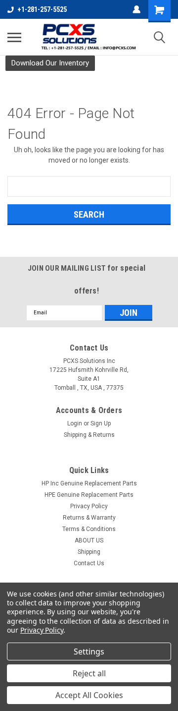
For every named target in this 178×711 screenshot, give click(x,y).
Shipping (89, 551)
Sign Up (100, 423)
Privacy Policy (89, 506)
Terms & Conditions (89, 529)
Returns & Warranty (89, 517)
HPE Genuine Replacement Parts (89, 494)
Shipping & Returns (89, 434)
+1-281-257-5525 (42, 9)
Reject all (89, 673)
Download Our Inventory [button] (50, 63)
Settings (89, 651)
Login (74, 423)
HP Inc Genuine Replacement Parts (89, 483)
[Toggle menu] (14, 37)
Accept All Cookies (89, 695)
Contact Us (89, 563)
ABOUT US (89, 540)
